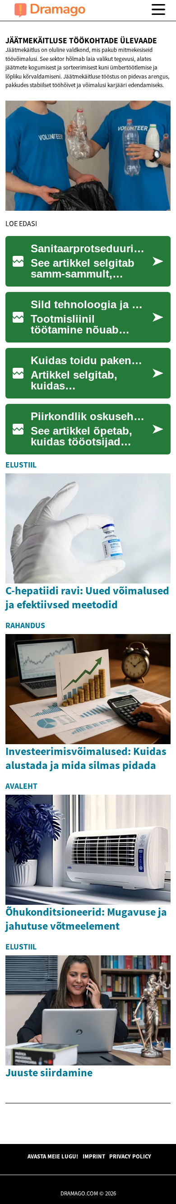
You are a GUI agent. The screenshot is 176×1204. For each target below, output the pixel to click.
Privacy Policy (130, 1156)
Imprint (94, 1156)
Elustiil (21, 465)
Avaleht (21, 786)
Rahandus (25, 625)
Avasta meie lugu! (53, 1156)
